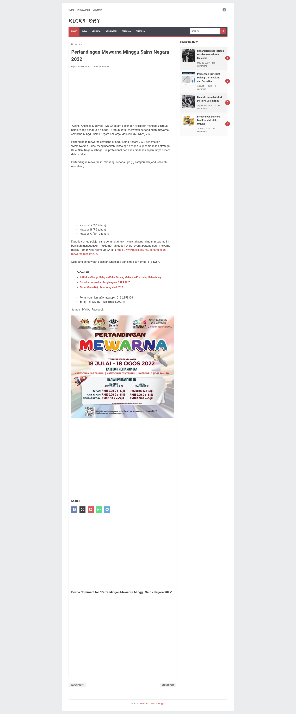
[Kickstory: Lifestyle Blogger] (84, 20)
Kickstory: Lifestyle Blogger (152, 704)
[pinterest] (91, 509)
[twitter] (82, 509)
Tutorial (141, 31)
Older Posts (168, 685)
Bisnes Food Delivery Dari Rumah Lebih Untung (208, 120)
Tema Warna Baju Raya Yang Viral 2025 (101, 287)
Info (84, 31)
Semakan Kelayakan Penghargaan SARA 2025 (105, 282)
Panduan (126, 31)
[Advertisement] (122, 96)
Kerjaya (96, 31)
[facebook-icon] (224, 10)
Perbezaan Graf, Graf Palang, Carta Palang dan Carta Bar (208, 78)
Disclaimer (83, 10)
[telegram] (107, 509)
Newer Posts (77, 685)
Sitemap (97, 10)
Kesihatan (111, 31)
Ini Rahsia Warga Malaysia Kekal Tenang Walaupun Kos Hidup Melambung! (121, 277)
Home (71, 10)
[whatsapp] (99, 509)
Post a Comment (101, 66)
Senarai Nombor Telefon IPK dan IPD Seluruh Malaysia (210, 54)
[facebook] (74, 509)
